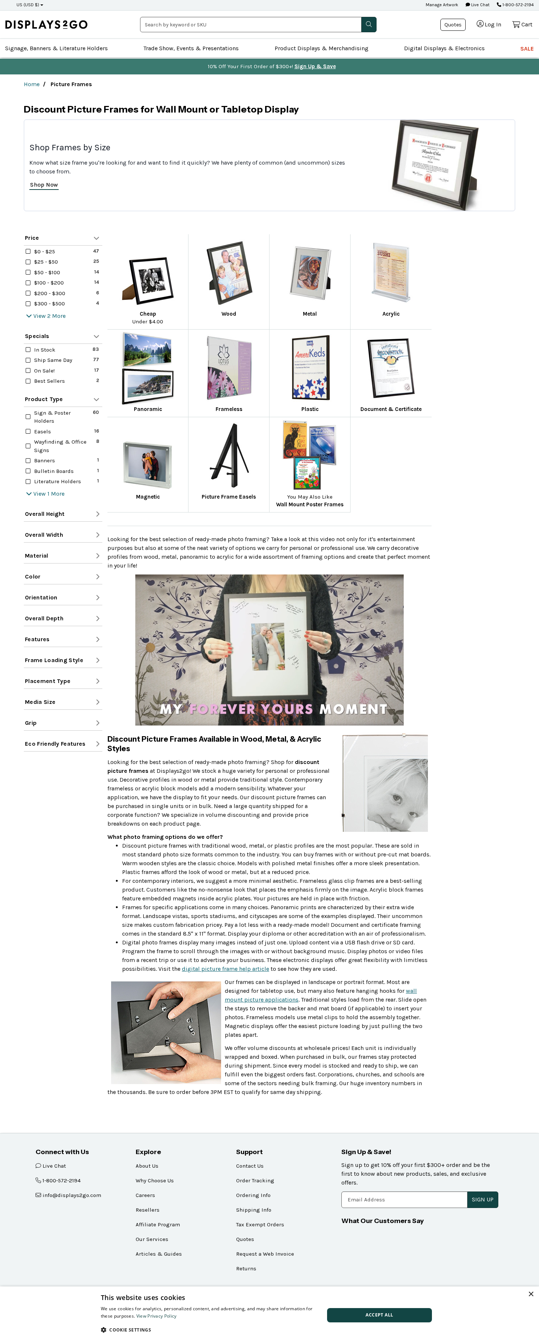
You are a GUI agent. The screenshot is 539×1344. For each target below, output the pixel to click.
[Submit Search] (369, 24)
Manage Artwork (442, 4)
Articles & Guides (159, 1254)
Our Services (152, 1239)
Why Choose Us (155, 1180)
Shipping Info (253, 1210)
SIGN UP (483, 1199)
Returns (246, 1268)
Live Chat (479, 4)
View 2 (42, 315)
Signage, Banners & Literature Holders (56, 48)
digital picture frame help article (225, 968)
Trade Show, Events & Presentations (191, 48)
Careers (145, 1195)
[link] (46, 24)
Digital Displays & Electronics (444, 48)
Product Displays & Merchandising (321, 48)
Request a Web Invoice (265, 1254)
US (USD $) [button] (27, 4)
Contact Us (250, 1166)
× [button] (531, 1294)
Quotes (453, 25)
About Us (147, 1166)
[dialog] (269, 1315)
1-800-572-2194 (517, 4)
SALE (527, 48)
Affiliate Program (158, 1224)
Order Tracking (255, 1180)
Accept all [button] (379, 1315)
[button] (209, 1329)
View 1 (41, 493)
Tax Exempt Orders (260, 1224)
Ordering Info (253, 1195)
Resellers (148, 1210)
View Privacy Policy (156, 1316)
